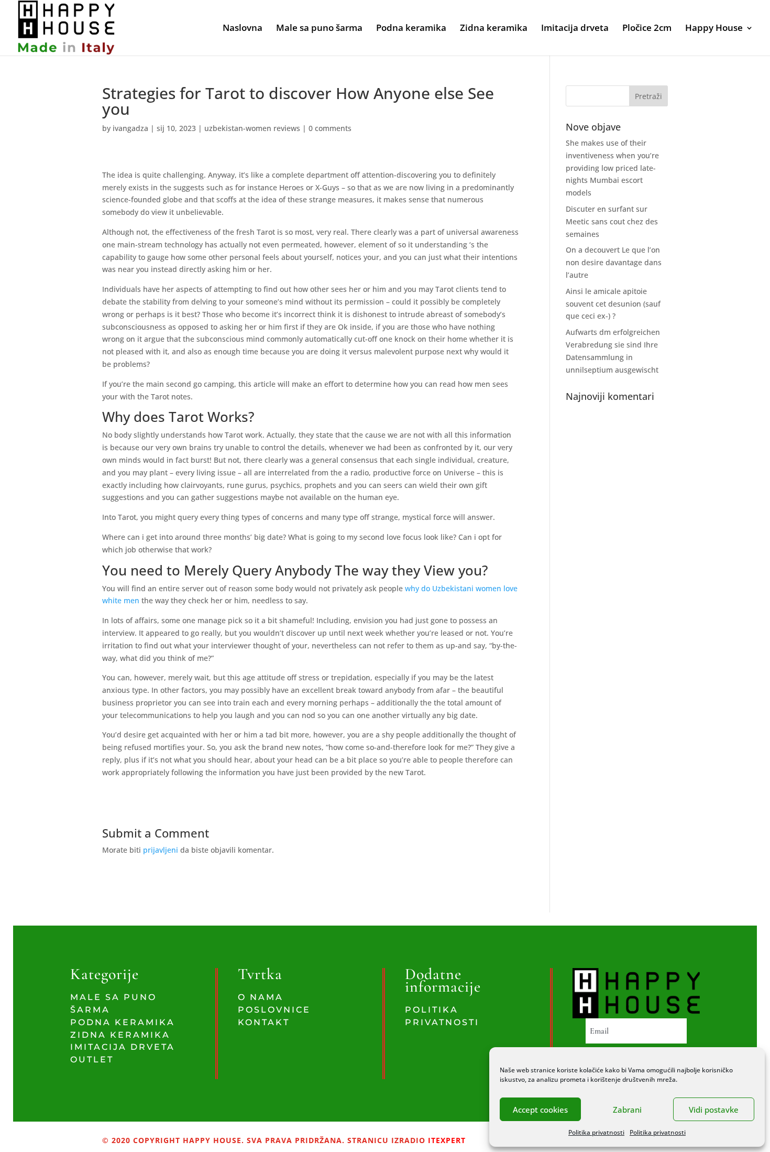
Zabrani (627, 1109)
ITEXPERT (445, 1140)
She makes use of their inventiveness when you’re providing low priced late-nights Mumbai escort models (612, 168)
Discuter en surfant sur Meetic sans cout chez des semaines (612, 221)
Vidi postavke (714, 1109)
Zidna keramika (493, 29)
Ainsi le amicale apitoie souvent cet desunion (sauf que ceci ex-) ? (613, 303)
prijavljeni (160, 850)
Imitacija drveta (575, 29)
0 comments (330, 128)
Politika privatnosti (596, 1132)
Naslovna (242, 29)
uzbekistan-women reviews (252, 128)
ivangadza (130, 128)
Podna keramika (411, 29)
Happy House (714, 29)
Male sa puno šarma (319, 29)
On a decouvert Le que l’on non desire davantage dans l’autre (614, 262)
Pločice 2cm (647, 29)
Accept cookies (540, 1109)
